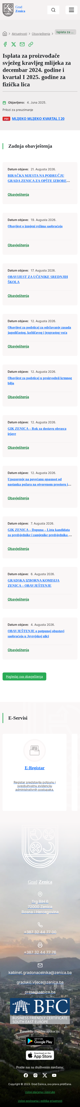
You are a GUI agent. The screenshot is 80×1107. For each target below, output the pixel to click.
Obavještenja (41, 34)
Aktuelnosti (19, 34)
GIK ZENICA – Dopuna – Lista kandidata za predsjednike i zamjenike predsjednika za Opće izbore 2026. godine (40, 535)
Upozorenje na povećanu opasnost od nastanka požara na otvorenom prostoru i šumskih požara (38, 484)
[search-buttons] (53, 10)
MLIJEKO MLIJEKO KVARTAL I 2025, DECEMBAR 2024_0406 (38, 119)
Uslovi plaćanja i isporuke (40, 1092)
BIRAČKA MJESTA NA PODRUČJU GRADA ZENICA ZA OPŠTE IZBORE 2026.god (37, 181)
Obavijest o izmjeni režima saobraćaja (35, 226)
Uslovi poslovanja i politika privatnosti (40, 1101)
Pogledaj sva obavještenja (24, 676)
